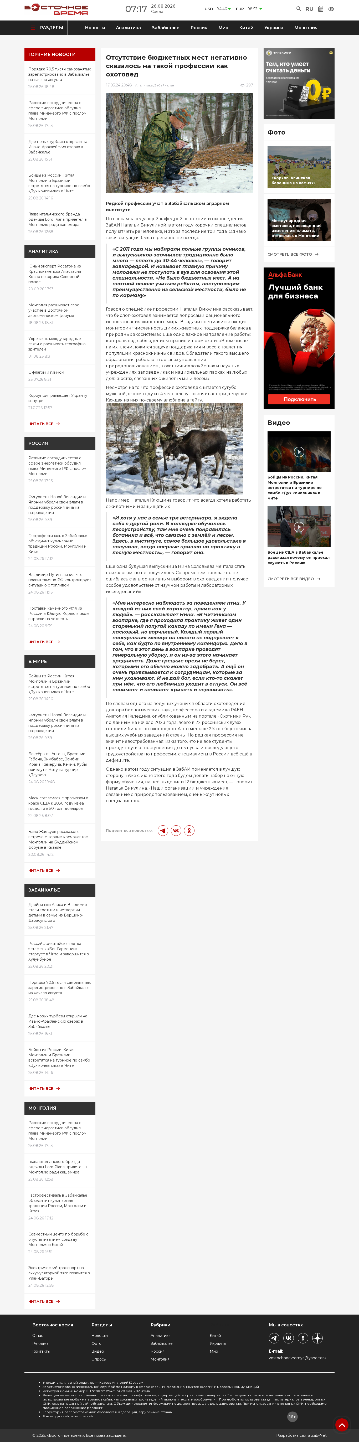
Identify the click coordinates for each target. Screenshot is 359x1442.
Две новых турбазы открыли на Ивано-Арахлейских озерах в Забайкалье (57, 146)
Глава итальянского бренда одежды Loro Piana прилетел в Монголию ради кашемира (57, 219)
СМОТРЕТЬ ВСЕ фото (290, 254)
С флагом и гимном (46, 372)
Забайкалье (166, 27)
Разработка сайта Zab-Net (301, 1435)
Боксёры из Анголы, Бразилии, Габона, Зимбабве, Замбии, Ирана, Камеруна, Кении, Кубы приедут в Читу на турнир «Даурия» (57, 764)
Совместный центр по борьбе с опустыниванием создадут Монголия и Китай (58, 1239)
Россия (199, 27)
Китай (246, 27)
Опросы (98, 1359)
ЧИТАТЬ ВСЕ (40, 423)
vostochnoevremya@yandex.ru (297, 1358)
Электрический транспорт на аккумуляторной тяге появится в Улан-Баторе (59, 1273)
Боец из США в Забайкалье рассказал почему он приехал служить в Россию (299, 557)
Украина (273, 27)
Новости (95, 27)
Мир (223, 27)
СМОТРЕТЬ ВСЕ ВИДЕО (291, 578)
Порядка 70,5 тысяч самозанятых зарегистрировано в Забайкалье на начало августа (59, 74)
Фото (96, 1343)
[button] (298, 9)
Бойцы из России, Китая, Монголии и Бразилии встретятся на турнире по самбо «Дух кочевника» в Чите (295, 488)
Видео (97, 1351)
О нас (37, 1335)
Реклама (40, 1343)
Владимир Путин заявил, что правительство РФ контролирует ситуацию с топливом (59, 580)
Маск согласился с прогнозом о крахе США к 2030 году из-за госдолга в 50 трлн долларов (58, 803)
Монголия (305, 27)
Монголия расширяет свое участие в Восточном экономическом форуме (53, 310)
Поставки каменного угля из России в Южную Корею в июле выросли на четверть (59, 613)
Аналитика (128, 27)
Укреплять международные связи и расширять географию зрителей (57, 344)
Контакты (41, 1351)
